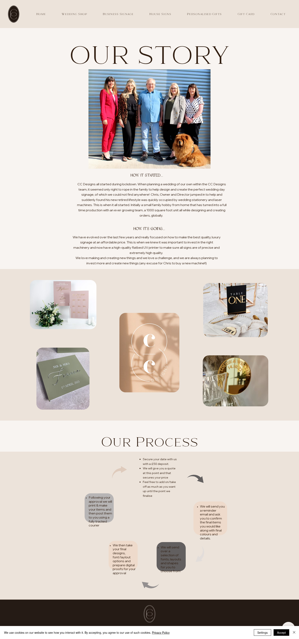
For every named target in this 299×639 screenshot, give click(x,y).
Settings (262, 632)
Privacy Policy (161, 632)
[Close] (294, 632)
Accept (281, 632)
